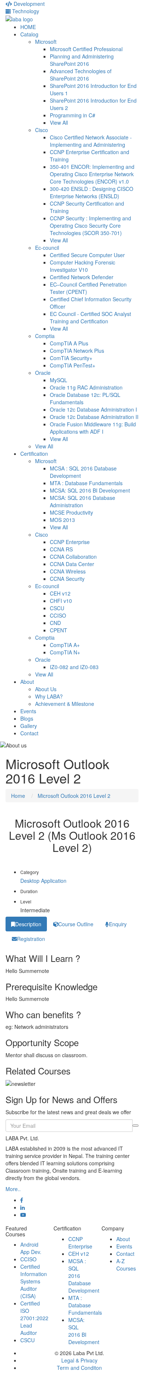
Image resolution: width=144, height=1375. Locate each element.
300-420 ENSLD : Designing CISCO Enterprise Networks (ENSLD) (91, 192)
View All (59, 122)
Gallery (28, 725)
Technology (25, 11)
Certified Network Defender (81, 277)
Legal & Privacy (79, 1360)
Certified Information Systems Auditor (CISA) (33, 1281)
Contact (29, 733)
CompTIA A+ (65, 645)
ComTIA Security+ (71, 358)
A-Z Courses (126, 1264)
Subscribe (135, 1125)
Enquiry (118, 924)
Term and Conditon (79, 1367)
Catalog (29, 34)
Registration (31, 938)
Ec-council (47, 247)
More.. (13, 1189)
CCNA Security (67, 578)
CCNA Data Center (72, 564)
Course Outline (75, 924)
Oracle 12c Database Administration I (93, 409)
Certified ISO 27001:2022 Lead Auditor (34, 1318)
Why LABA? (49, 696)
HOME (28, 27)
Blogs (26, 718)
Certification (34, 453)
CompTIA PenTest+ (72, 365)
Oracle (43, 372)
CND (55, 622)
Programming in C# (72, 115)
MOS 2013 (62, 519)
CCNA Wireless (68, 571)
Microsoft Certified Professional (86, 49)
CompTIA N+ (65, 652)
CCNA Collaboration (73, 556)
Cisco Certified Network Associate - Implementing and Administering (91, 141)
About (27, 681)
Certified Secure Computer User (87, 255)
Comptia (45, 336)
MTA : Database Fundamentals (86, 483)
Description (28, 924)
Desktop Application (43, 880)
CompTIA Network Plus (77, 350)
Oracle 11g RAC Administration (86, 387)
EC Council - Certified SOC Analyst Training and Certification (90, 317)
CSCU (57, 608)
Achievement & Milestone (64, 703)
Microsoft (45, 41)
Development (28, 3)
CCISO (58, 615)
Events (28, 711)
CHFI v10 (61, 600)
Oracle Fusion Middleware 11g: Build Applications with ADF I (93, 427)
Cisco (41, 130)
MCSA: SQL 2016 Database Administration (82, 501)
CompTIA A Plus (69, 343)
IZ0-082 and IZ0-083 (74, 667)
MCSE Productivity (71, 512)
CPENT (58, 630)
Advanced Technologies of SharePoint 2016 (81, 74)
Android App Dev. (30, 1248)
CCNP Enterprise (70, 542)
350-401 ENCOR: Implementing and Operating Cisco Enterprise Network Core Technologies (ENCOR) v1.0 (92, 174)
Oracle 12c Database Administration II (94, 416)
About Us (45, 689)
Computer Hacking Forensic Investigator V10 (82, 266)
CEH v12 (60, 593)
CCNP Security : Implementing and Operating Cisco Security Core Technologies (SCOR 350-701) (90, 225)
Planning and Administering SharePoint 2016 (82, 60)
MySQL (58, 380)
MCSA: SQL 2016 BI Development (90, 490)
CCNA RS (61, 549)
